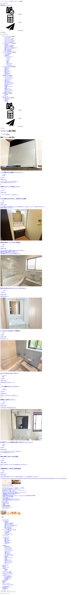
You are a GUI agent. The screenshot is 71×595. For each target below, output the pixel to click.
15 (8, 478)
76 (59, 478)
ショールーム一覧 (6, 5)
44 (32, 478)
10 (4, 478)
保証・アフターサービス (9, 48)
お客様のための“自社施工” (9, 45)
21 (13, 478)
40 (29, 478)
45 (33, 478)
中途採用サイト (7, 578)
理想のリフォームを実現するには (11, 47)
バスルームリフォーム (9, 77)
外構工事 (6, 85)
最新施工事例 (7, 546)
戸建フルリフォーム (8, 89)
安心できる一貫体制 (8, 524)
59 (45, 478)
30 (21, 478)
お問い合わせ (7, 98)
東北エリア (7, 68)
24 (16, 478)
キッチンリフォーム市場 (9, 38)
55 (41, 478)
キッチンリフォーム (8, 76)
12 (6, 478)
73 (56, 478)
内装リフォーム (7, 553)
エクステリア (9, 64)
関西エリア (7, 72)
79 (61, 478)
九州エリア (7, 74)
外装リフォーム (9, 63)
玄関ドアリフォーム (8, 84)
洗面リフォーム (7, 79)
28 (19, 478)
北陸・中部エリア (8, 540)
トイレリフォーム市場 (9, 39)
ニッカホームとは (5, 520)
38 (27, 478)
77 (60, 478)
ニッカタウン (4, 574)
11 (5, 478)
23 (15, 478)
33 (23, 478)
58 (44, 478)
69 (53, 478)
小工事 (6, 87)
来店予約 (6, 101)
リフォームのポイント (9, 56)
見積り (3, 582)
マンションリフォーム (9, 90)
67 (51, 478)
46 (34, 478)
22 (14, 478)
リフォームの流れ (8, 53)
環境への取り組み (8, 49)
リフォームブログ (5, 567)
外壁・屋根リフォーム (9, 82)
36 (26, 478)
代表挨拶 (6, 44)
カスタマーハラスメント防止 (7, 584)
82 (64, 478)
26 (17, 478)
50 (37, 478)
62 (47, 478)
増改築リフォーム (8, 88)
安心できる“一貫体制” (9, 46)
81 (63, 478)
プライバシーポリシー (6, 583)
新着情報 (4, 566)
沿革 (5, 95)
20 (12, 478)
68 (52, 478)
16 (9, 478)
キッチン (8, 57)
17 (10, 478)
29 (20, 478)
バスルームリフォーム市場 (7, 573)
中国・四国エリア (8, 73)
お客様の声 (7, 55)
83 (65, 478)
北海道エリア (7, 67)
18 (11, 478)
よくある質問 (7, 54)
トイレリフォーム (8, 78)
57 (43, 478)
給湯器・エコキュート (9, 86)
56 (42, 478)
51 (38, 478)
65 (50, 478)
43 (31, 478)
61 (46, 478)
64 (49, 478)
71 (55, 478)
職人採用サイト (7, 579)
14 (7, 478)
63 (48, 478)
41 (30, 478)
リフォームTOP (7, 37)
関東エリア (7, 69)
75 (58, 478)
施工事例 (4, 545)
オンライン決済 (5, 535)
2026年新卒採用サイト (6, 586)
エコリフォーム (9, 65)
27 (18, 478)
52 (39, 478)
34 (24, 478)
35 (25, 478)
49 (36, 478)
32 (22, 478)
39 (28, 478)
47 (35, 478)
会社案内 (6, 94)
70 (54, 478)
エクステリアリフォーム (9, 83)
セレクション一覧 (8, 547)
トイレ (8, 59)
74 (57, 478)
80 (62, 478)
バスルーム (9, 58)
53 (40, 478)
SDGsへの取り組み (8, 528)
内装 (7, 62)
